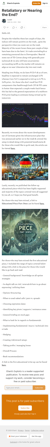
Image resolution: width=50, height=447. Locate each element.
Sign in (45, 3)
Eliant (9, 20)
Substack (13, 442)
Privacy (20, 430)
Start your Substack (19, 436)
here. (13, 148)
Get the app (36, 436)
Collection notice (37, 430)
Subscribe (36, 3)
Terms (27, 430)
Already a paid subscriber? (25, 414)
